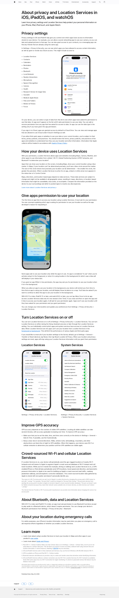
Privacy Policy (43, 594)
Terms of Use (52, 594)
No (31, 583)
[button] (99, 2)
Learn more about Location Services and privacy (39, 187)
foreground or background (31, 331)
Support (20, 589)
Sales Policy (60, 594)
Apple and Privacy (42, 541)
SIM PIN (55, 548)
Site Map (67, 594)
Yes (24, 583)
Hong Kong (102, 594)
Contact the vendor (76, 567)
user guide (34, 538)
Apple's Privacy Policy (59, 143)
